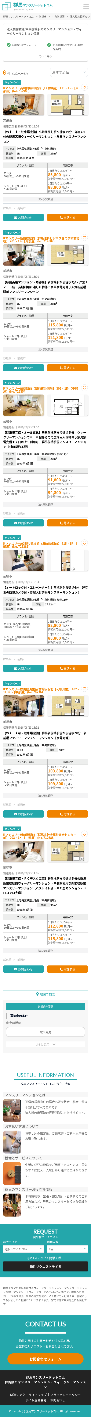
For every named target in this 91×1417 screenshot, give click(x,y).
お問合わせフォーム (45, 1358)
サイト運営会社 (36, 1400)
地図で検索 (47, 994)
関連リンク (17, 1394)
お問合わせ (25, 217)
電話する (69, 217)
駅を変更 (45, 1032)
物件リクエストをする (45, 1266)
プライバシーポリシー (66, 1394)
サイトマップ (38, 1394)
